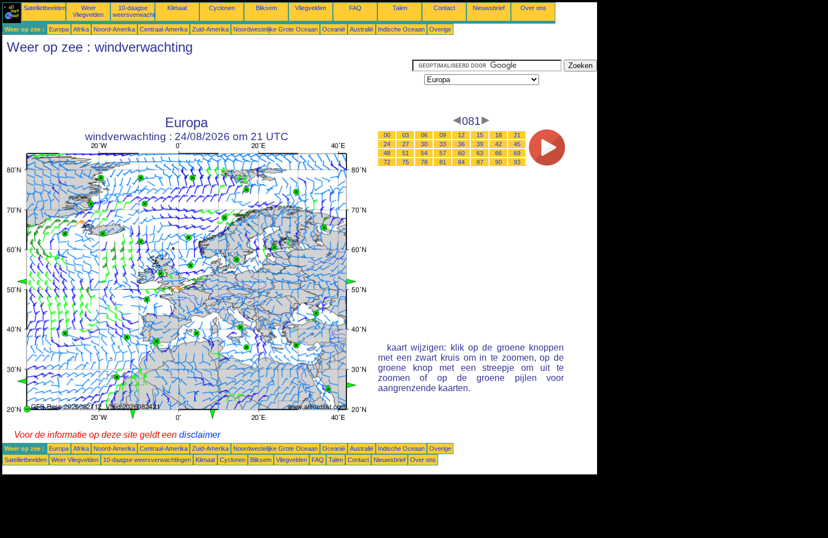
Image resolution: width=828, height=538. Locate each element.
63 (480, 153)
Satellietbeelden (45, 8)
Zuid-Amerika (210, 29)
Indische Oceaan (401, 29)
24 (387, 144)
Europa (59, 29)
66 (498, 153)
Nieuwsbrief (489, 8)
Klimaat (177, 8)
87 (480, 162)
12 (461, 135)
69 (517, 153)
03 (405, 135)
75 (405, 162)
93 (517, 162)
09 (442, 135)
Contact (444, 8)
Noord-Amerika (114, 29)
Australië (361, 29)
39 (480, 144)
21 (517, 135)
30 (424, 144)
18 (498, 135)
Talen (400, 8)
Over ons (533, 8)
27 (405, 144)
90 (498, 162)
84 (461, 162)
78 (424, 162)
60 (461, 153)
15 (480, 135)
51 (405, 153)
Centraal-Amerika (164, 29)
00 (387, 135)
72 (387, 162)
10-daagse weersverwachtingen (141, 11)
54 (424, 153)
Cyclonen (222, 8)
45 (517, 144)
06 (424, 135)
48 (387, 153)
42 (498, 144)
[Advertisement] (207, 85)
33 (442, 144)
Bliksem (266, 8)
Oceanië (333, 29)
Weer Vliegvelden (88, 11)
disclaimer (199, 435)
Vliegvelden (310, 8)
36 (461, 144)
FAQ (355, 8)
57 (442, 153)
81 (442, 162)
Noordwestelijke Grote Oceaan (275, 29)
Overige (440, 29)
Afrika (81, 29)
